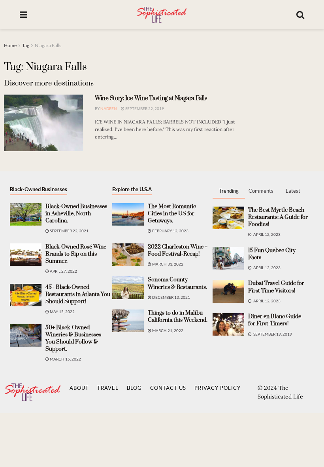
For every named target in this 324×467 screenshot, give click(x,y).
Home (10, 45)
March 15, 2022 (65, 359)
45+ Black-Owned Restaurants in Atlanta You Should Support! (77, 294)
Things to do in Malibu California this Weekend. (177, 316)
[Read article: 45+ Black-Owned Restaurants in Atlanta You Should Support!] (25, 295)
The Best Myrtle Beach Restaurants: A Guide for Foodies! (278, 217)
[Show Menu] (23, 14)
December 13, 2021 (170, 297)
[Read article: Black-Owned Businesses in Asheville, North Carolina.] (25, 214)
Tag (25, 45)
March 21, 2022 (167, 330)
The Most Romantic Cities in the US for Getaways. (172, 213)
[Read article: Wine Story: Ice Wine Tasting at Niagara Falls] (43, 123)
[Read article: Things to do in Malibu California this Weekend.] (128, 320)
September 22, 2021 (69, 230)
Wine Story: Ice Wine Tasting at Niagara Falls (151, 98)
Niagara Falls (48, 45)
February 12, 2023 (169, 230)
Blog (134, 388)
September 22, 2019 (144, 108)
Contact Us (168, 388)
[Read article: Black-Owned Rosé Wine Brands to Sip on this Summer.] (25, 254)
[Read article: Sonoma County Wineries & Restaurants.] (128, 287)
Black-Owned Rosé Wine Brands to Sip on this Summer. (75, 254)
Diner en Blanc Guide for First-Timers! (274, 320)
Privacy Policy (217, 388)
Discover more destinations (49, 83)
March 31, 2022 (167, 264)
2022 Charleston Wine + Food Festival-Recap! (177, 250)
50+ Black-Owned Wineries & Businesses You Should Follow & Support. (73, 338)
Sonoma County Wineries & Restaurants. (177, 283)
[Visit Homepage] (161, 15)
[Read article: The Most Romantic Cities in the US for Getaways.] (128, 214)
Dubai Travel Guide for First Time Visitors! (276, 287)
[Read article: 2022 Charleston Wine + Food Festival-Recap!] (128, 254)
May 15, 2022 (62, 311)
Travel (108, 388)
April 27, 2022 (63, 271)
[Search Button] (300, 14)
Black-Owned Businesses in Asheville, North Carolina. (76, 213)
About (79, 388)
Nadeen (108, 108)
